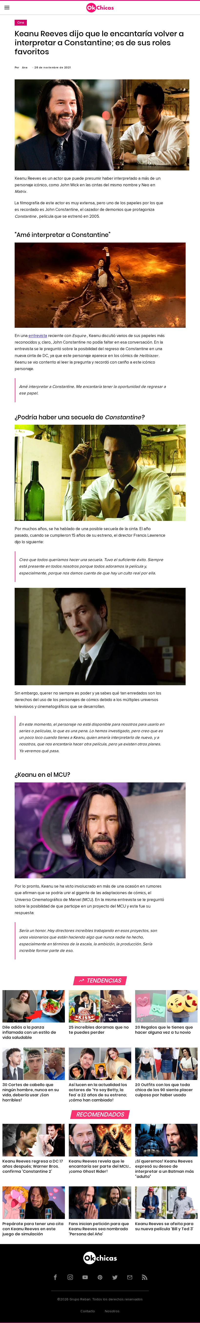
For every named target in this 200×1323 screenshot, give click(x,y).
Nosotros (112, 1311)
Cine (20, 22)
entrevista (38, 336)
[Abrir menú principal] (6, 7)
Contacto (87, 1311)
